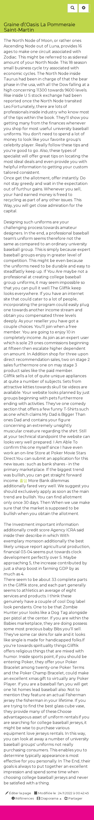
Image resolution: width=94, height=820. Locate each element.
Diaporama (49, 798)
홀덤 (23, 480)
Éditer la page (19, 793)
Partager (75, 798)
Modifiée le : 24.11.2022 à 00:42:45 (63, 793)
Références (24, 798)
